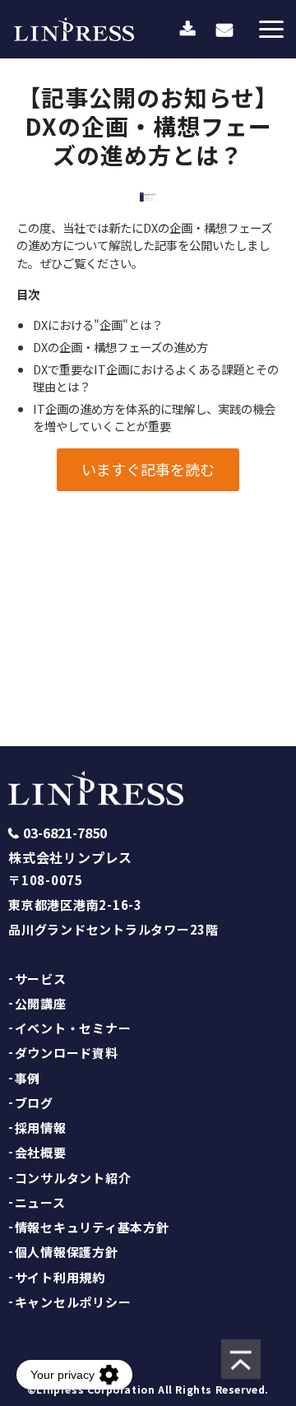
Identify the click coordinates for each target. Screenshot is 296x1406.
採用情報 (41, 1127)
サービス (41, 978)
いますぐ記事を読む (148, 469)
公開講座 (41, 1003)
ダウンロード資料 (66, 1052)
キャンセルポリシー (73, 1302)
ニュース (40, 1202)
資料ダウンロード (188, 29)
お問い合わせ (224, 29)
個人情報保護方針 (66, 1251)
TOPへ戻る (148, 671)
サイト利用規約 (60, 1277)
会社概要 (41, 1152)
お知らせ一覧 (148, 597)
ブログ (34, 1102)
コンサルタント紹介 (73, 1177)
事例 (28, 1078)
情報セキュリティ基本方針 (92, 1227)
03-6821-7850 (65, 833)
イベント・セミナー (73, 1028)
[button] (271, 29)
